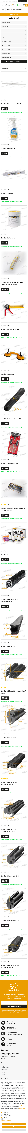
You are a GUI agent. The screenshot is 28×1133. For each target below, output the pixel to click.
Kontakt (3, 1074)
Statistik (6, 1114)
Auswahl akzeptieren (14, 1130)
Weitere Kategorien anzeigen (14, 61)
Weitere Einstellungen (6, 1120)
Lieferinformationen (6, 1071)
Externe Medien (7, 1115)
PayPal (5, 1117)
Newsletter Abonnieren (14, 1006)
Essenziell (6, 1112)
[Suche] (25, 9)
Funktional (6, 1119)
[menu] (3, 9)
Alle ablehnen (14, 1127)
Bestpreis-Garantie (5, 1066)
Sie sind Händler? (22, 1)
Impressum (23, 1105)
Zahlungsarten (4, 1069)
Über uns (3, 1072)
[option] (14, 14)
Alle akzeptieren (14, 1123)
